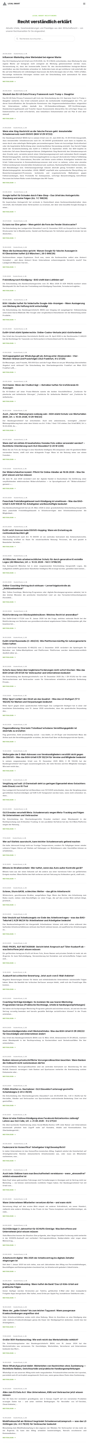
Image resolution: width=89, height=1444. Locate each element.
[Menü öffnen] (84, 4)
